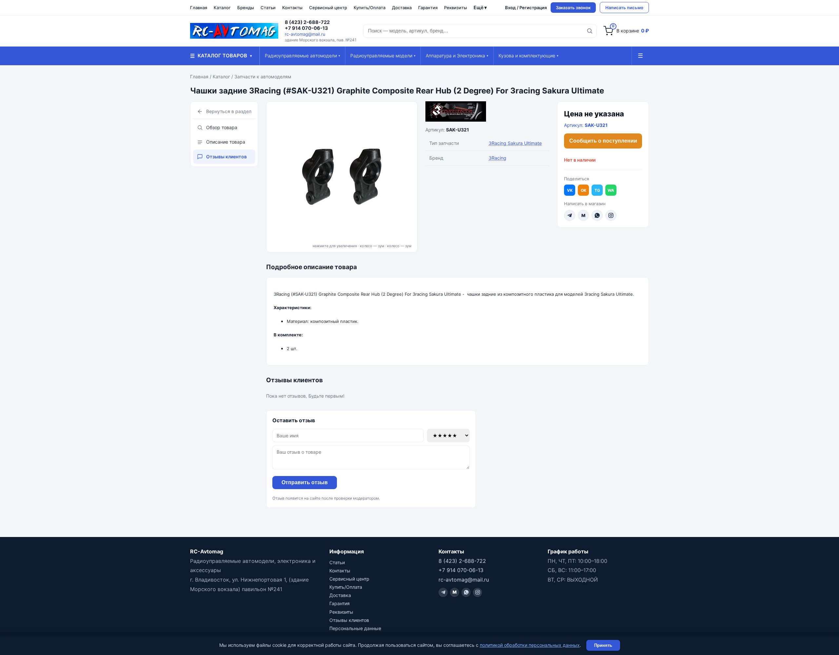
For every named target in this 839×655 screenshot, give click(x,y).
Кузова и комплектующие (528, 55)
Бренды (245, 7)
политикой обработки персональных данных (530, 645)
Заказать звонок (573, 7)
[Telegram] (569, 215)
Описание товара (225, 142)
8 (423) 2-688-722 (307, 22)
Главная (198, 7)
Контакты (292, 7)
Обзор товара (221, 127)
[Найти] (589, 31)
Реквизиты (455, 7)
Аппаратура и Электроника (457, 55)
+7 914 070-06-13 (306, 28)
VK (570, 190)
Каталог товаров (221, 55)
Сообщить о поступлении (603, 141)
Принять (603, 645)
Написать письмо (624, 7)
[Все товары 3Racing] (487, 111)
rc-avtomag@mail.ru (305, 34)
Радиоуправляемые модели (383, 55)
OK (583, 190)
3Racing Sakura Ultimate (515, 143)
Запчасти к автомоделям (262, 76)
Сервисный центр (328, 7)
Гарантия (428, 7)
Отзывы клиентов (226, 156)
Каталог (222, 7)
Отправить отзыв (305, 482)
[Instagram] (610, 215)
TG (597, 190)
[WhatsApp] (597, 215)
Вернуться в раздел (228, 111)
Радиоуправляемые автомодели (302, 55)
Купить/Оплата (369, 7)
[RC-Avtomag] (234, 31)
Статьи (268, 7)
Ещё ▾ (480, 7)
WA (611, 190)
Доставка (402, 7)
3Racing (497, 158)
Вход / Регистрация (526, 7)
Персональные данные (355, 628)
